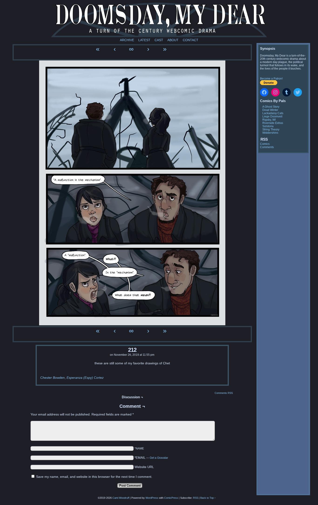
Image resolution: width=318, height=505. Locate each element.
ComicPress (171, 497)
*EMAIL (151, 457)
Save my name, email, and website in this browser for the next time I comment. (94, 476)
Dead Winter (270, 110)
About (173, 40)
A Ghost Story (270, 106)
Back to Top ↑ (208, 497)
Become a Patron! (271, 78)
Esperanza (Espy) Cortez (85, 377)
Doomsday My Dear (159, 19)
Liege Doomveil (272, 116)
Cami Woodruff (120, 497)
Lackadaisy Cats (272, 113)
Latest (144, 40)
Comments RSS (224, 393)
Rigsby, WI (269, 119)
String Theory (270, 129)
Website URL (144, 467)
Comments (267, 147)
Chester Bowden (52, 377)
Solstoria (268, 126)
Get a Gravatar (159, 457)
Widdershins (270, 132)
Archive (127, 40)
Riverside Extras (272, 123)
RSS (195, 497)
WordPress (151, 497)
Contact (190, 40)
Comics (265, 144)
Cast (159, 40)
